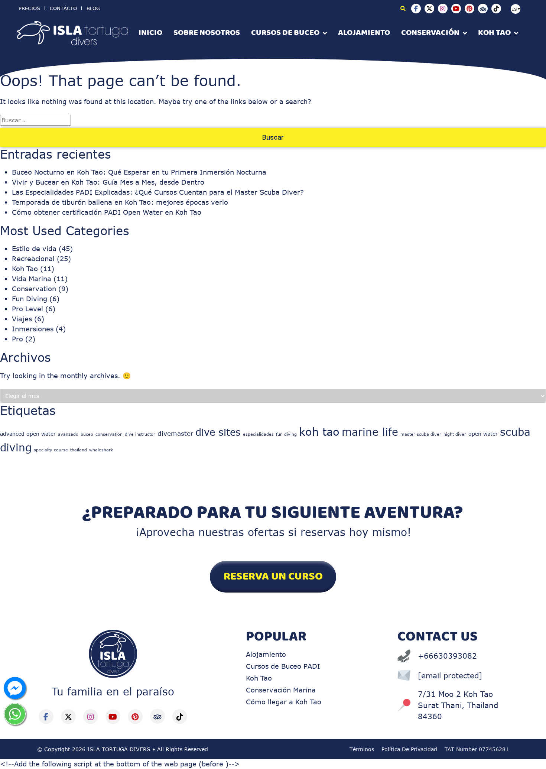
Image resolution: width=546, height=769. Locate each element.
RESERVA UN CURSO (273, 576)
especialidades (258, 434)
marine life (370, 431)
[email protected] (450, 675)
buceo (87, 434)
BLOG (93, 8)
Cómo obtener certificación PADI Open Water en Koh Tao (106, 212)
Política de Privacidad (409, 749)
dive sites (218, 432)
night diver (454, 434)
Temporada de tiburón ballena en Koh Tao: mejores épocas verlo (120, 202)
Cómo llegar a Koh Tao (283, 702)
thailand (78, 449)
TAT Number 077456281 (477, 749)
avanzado (68, 434)
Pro (17, 339)
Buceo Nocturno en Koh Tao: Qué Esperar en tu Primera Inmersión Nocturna (139, 172)
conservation (109, 434)
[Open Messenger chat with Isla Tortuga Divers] (15, 688)
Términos (362, 749)
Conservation (34, 289)
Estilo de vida (34, 248)
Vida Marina (31, 279)
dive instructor (140, 434)
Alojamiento (266, 654)
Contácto (63, 8)
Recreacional (33, 258)
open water (483, 434)
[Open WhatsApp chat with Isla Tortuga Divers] (15, 714)
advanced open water (28, 434)
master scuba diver (420, 434)
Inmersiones (32, 329)
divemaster (175, 433)
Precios (29, 8)
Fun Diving (29, 299)
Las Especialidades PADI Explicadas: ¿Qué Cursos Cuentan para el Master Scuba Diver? (158, 192)
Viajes (22, 319)
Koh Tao (25, 269)
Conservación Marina (281, 690)
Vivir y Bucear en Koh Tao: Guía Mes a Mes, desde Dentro (108, 182)
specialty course (51, 449)
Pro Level (27, 309)
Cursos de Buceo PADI (283, 666)
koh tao (319, 431)
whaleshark (101, 449)
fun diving (286, 434)
